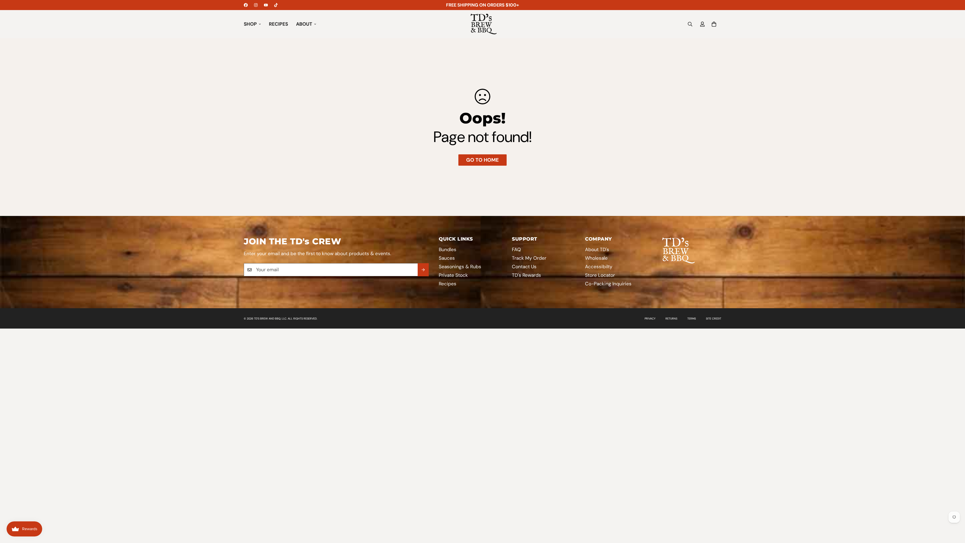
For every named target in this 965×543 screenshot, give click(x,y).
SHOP (250, 24)
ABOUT (304, 24)
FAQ (516, 249)
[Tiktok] (276, 5)
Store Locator (600, 275)
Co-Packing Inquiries (608, 284)
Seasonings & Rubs (460, 266)
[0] (714, 24)
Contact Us (524, 266)
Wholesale (596, 258)
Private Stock (453, 275)
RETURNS (671, 318)
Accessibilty (598, 266)
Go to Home (482, 160)
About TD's (597, 249)
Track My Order (529, 258)
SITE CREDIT (713, 318)
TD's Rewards (526, 275)
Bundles (447, 249)
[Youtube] (266, 5)
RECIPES (278, 24)
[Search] (690, 24)
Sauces (447, 258)
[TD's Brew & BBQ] (482, 24)
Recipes (447, 284)
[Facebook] (246, 5)
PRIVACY (650, 318)
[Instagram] (256, 5)
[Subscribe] (423, 269)
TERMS (691, 318)
